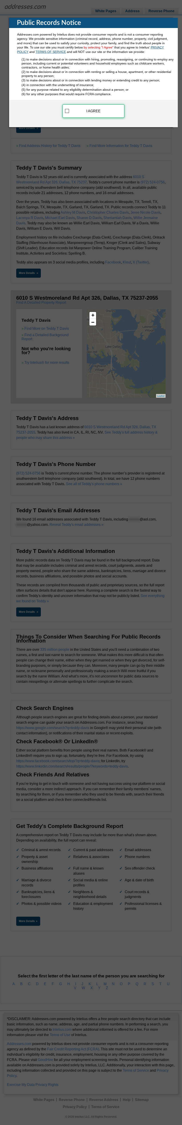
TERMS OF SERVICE (51, 52)
